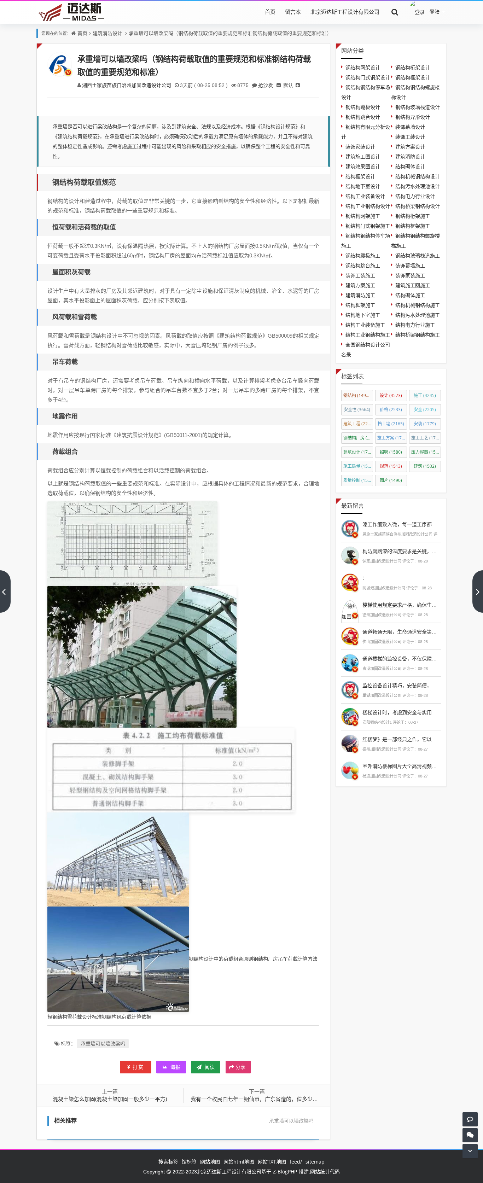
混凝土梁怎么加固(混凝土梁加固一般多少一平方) (110, 1098)
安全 (425, 410)
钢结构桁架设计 (412, 67)
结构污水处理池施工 (417, 314)
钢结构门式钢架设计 (367, 77)
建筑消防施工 (360, 295)
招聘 (391, 452)
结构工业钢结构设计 (367, 206)
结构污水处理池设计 (417, 186)
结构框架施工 (360, 305)
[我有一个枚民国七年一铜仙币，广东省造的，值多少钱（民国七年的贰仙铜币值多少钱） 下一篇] (477, 591)
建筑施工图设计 (362, 156)
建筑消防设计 (107, 33)
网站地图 (210, 1161)
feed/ (296, 1161)
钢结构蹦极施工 (362, 255)
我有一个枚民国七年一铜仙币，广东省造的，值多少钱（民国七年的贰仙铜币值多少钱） (294, 1098)
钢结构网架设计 (362, 67)
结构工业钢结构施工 (367, 334)
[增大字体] (298, 85)
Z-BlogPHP (285, 1171)
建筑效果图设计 (362, 166)
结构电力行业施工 (415, 324)
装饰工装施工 (360, 275)
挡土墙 (391, 424)
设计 (391, 395)
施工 (425, 395)
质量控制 (358, 480)
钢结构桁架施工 (412, 215)
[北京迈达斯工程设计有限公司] (70, 11)
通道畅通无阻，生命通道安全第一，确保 (407, 631)
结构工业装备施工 (365, 324)
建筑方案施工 (360, 285)
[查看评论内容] (350, 527)
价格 (391, 410)
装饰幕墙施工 (410, 265)
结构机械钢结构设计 (417, 176)
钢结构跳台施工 (362, 265)
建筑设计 (358, 452)
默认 (288, 85)
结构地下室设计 (362, 186)
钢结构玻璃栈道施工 (417, 255)
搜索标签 (168, 1161)
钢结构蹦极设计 (362, 107)
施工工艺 (426, 438)
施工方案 (392, 438)
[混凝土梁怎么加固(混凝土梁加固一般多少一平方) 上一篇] (5, 591)
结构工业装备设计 (365, 196)
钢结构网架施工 (362, 215)
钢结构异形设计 (412, 116)
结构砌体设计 (410, 166)
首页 (270, 11)
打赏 (138, 1066)
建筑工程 (358, 424)
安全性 (357, 410)
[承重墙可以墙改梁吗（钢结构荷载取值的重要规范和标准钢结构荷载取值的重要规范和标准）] (132, 543)
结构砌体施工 (410, 295)
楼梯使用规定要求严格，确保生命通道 (404, 604)
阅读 (209, 1066)
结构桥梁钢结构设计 (417, 206)
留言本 (293, 11)
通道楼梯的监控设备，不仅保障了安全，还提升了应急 (421, 658)
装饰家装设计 (360, 146)
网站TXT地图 (272, 1161)
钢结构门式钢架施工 (367, 225)
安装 (425, 424)
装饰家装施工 (410, 275)
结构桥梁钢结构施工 (417, 334)
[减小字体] (279, 85)
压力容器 (426, 452)
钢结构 (357, 395)
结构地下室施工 (362, 314)
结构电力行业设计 (415, 196)
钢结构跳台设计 (362, 116)
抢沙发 (265, 85)
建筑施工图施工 (412, 285)
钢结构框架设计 (412, 77)
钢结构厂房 (358, 438)
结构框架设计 (360, 176)
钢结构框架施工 (412, 225)
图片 (391, 480)
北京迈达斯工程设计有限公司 (344, 11)
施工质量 (358, 466)
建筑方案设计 (410, 146)
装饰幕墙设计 (410, 126)
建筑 (425, 466)
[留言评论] (470, 1119)
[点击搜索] (394, 12)
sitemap (315, 1161)
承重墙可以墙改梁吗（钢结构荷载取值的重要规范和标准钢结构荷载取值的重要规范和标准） (230, 33)
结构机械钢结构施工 (417, 305)
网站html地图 (238, 1161)
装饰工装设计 (410, 136)
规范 (391, 466)
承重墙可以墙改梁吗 (103, 1043)
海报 (174, 1066)
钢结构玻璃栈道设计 (417, 107)
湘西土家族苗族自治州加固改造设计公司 (126, 85)
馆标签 (189, 1161)
